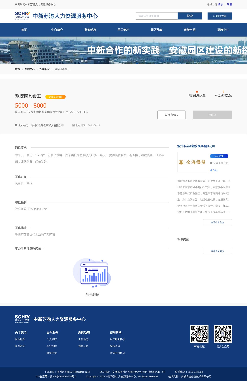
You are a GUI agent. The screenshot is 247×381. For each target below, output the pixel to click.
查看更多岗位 (217, 251)
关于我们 (21, 332)
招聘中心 (223, 29)
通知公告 (83, 346)
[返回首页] (22, 319)
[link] (17, 69)
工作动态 (83, 339)
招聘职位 (45, 69)
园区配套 (156, 29)
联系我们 (20, 346)
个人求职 (52, 339)
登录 (220, 4)
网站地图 (20, 339)
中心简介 (57, 29)
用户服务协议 (117, 339)
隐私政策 (115, 346)
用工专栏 (123, 29)
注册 (229, 4)
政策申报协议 (117, 353)
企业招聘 (52, 346)
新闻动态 (90, 29)
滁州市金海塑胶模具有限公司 (196, 146)
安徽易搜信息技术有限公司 (196, 376)
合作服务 (52, 332)
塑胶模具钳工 (62, 69)
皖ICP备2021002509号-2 (63, 376)
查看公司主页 (217, 222)
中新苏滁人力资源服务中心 (60, 319)
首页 (24, 29)
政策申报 (190, 29)
